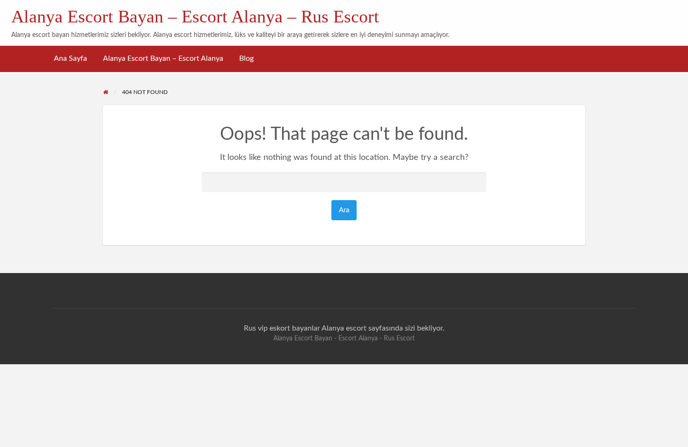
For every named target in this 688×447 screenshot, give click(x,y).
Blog (246, 58)
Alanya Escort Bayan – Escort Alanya (163, 58)
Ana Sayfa (70, 58)
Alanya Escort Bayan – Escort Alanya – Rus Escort (195, 16)
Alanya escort (344, 328)
